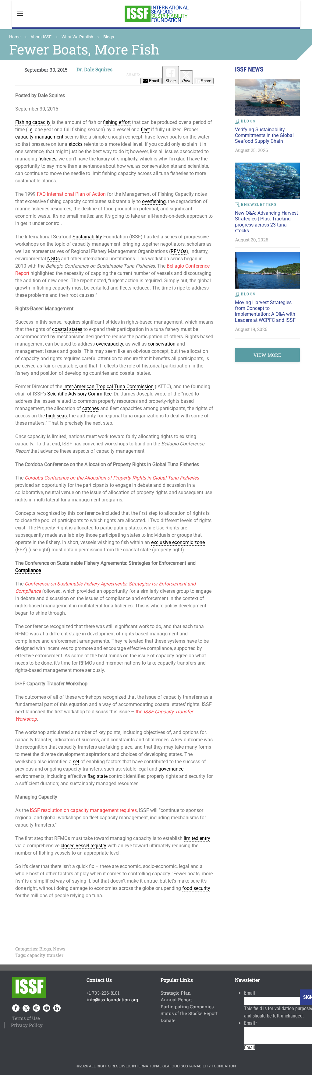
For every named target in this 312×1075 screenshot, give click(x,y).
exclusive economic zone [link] (178, 542)
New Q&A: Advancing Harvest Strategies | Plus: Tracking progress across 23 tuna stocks (266, 222)
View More (267, 355)
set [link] (76, 761)
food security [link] (196, 888)
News (59, 949)
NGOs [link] (53, 259)
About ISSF (40, 36)
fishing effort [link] (117, 122)
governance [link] (170, 769)
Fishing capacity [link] (33, 122)
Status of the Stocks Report (189, 1013)
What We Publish (77, 36)
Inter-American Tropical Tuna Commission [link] (108, 386)
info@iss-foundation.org (112, 999)
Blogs (108, 36)
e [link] (31, 129)
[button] (20, 13)
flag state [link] (97, 776)
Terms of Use (26, 1018)
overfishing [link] (154, 201)
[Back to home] (156, 13)
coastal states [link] (67, 329)
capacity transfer (45, 955)
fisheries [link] (47, 159)
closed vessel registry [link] (83, 845)
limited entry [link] (197, 838)
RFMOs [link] (178, 251)
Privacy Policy (27, 1025)
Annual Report (176, 999)
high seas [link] (56, 416)
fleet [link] (145, 129)
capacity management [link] (39, 137)
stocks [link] (76, 144)
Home (14, 36)
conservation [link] (162, 344)
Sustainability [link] (87, 237)
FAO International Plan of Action (71, 194)
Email (249, 993)
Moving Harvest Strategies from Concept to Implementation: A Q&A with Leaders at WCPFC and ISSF (265, 311)
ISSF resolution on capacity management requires (83, 810)
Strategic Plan (176, 993)
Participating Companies (187, 1006)
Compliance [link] (28, 570)
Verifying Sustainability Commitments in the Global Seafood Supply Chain (264, 135)
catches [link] (90, 408)
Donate (168, 1020)
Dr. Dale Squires (94, 69)
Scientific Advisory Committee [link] (79, 394)
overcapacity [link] (109, 344)
